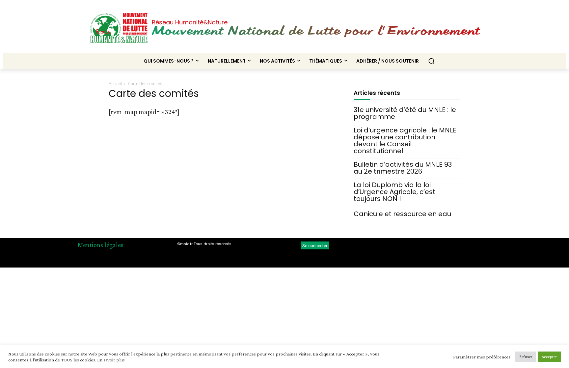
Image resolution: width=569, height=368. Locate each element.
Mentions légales (100, 244)
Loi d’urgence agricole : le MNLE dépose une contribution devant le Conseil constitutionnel (405, 141)
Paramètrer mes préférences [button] (481, 356)
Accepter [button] (549, 356)
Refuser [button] (525, 356)
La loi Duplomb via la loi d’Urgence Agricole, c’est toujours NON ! (394, 192)
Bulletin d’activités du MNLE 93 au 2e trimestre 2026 (403, 168)
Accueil (115, 83)
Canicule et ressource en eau (402, 214)
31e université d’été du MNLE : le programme (405, 113)
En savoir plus (111, 359)
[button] (431, 61)
